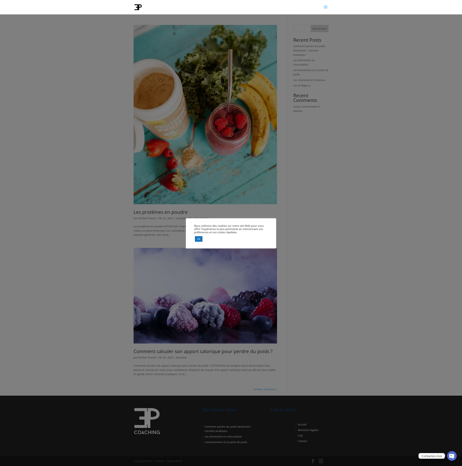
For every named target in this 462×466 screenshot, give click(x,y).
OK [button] (198, 238)
